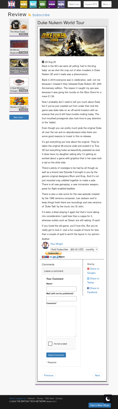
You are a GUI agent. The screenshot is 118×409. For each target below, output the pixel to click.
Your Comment (54, 278)
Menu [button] (106, 4)
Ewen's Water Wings (99, 405)
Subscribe (41, 15)
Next (97, 375)
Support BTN (91, 4)
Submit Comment (56, 354)
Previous (48, 375)
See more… (19, 117)
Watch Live (74, 4)
